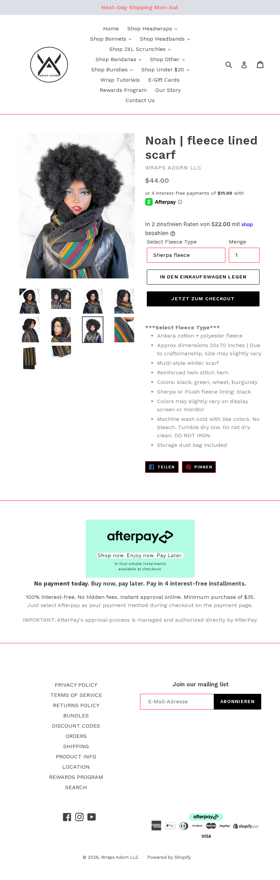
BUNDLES (76, 715)
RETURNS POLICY (76, 705)
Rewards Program (123, 90)
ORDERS (76, 736)
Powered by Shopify (169, 857)
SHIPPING (76, 746)
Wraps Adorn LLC (120, 857)
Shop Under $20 (163, 69)
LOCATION (76, 767)
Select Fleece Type (172, 241)
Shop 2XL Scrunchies (138, 49)
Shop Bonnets (109, 39)
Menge (237, 241)
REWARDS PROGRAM (76, 777)
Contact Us (140, 100)
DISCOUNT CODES (76, 726)
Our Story (168, 90)
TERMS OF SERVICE (76, 695)
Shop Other (165, 59)
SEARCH (76, 787)
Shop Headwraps (150, 28)
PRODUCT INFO (76, 756)
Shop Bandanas (117, 59)
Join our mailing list (200, 684)
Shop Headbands (163, 39)
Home (111, 28)
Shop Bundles (110, 69)
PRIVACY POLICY (76, 685)
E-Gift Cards (164, 80)
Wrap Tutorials (120, 80)
